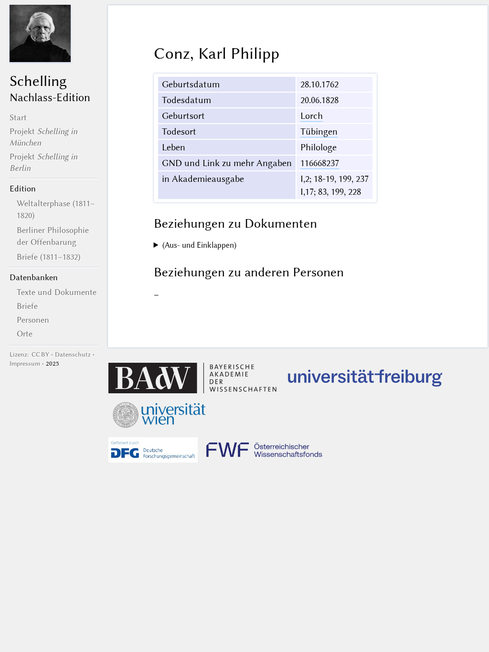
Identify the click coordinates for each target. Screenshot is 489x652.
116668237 (319, 163)
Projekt (43, 136)
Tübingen (319, 131)
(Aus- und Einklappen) (199, 245)
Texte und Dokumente (56, 292)
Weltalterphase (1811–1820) (56, 209)
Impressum (25, 363)
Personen (33, 320)
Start (18, 117)
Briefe (27, 306)
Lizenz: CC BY (29, 354)
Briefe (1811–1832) (48, 257)
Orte (24, 333)
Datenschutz (73, 354)
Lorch (311, 115)
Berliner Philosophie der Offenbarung (53, 235)
